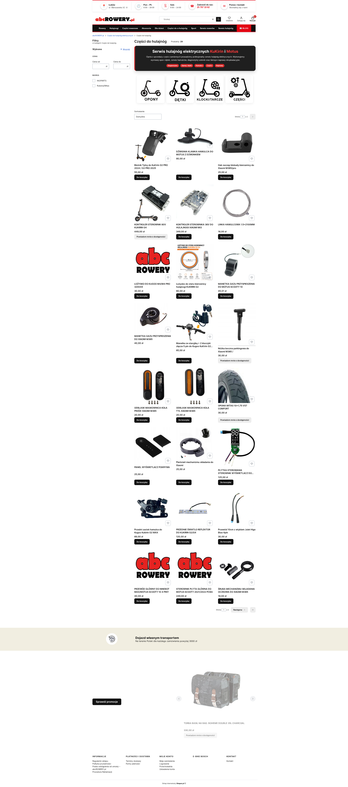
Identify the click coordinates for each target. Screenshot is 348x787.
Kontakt (229, 761)
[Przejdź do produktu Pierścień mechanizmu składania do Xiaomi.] (195, 443)
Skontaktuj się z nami (238, 7)
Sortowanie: (139, 111)
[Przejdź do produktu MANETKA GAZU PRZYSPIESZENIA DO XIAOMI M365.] (153, 318)
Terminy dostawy (133, 761)
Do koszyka (142, 177)
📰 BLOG (244, 28)
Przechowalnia (165, 766)
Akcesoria (146, 28)
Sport (193, 28)
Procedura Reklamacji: (102, 772)
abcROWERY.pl (98, 36)
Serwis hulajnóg (225, 28)
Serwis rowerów (207, 28)
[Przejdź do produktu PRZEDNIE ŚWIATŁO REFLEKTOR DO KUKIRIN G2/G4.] (195, 508)
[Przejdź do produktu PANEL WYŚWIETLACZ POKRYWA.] (153, 446)
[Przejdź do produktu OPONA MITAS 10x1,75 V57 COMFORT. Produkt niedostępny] (237, 385)
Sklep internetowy (173, 783)
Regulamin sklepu (100, 761)
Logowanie (164, 764)
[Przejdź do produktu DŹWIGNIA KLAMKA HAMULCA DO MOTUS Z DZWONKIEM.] (195, 137)
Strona (237, 117)
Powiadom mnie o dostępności (151, 236)
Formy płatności (133, 764)
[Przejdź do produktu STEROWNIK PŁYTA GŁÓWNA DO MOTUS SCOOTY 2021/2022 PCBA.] (195, 567)
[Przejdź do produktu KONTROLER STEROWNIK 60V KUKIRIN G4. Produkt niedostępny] (153, 203)
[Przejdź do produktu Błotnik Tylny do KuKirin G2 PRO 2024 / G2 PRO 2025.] (153, 144)
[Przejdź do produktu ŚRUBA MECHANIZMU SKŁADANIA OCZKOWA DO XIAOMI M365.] (237, 567)
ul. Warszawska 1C (117, 7)
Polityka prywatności (101, 764)
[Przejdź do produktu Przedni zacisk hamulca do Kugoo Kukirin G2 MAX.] (153, 508)
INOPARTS (101, 80)
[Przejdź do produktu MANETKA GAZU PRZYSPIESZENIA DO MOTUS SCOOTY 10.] (237, 262)
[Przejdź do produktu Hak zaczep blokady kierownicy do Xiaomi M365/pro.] (237, 144)
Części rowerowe (130, 28)
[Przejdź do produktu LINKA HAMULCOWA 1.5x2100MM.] (237, 203)
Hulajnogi (114, 28)
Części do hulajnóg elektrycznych (120, 36)
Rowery (102, 28)
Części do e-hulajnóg (177, 28)
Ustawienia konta (167, 769)
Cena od (96, 61)
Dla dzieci (159, 28)
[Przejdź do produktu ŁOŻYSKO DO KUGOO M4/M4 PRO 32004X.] (153, 262)
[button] (218, 19)
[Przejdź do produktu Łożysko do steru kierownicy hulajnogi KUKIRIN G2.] (195, 262)
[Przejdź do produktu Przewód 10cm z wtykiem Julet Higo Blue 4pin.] (237, 508)
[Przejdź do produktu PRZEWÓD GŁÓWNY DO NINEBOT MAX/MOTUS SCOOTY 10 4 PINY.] (153, 567)
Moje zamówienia (167, 761)
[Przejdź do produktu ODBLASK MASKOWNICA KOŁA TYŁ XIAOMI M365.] (195, 386)
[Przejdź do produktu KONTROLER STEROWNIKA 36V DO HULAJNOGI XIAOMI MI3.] (195, 203)
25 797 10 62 (203, 7)
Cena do (117, 61)
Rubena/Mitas (103, 86)
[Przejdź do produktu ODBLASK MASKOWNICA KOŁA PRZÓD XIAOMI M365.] (153, 386)
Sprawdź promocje (107, 701)
